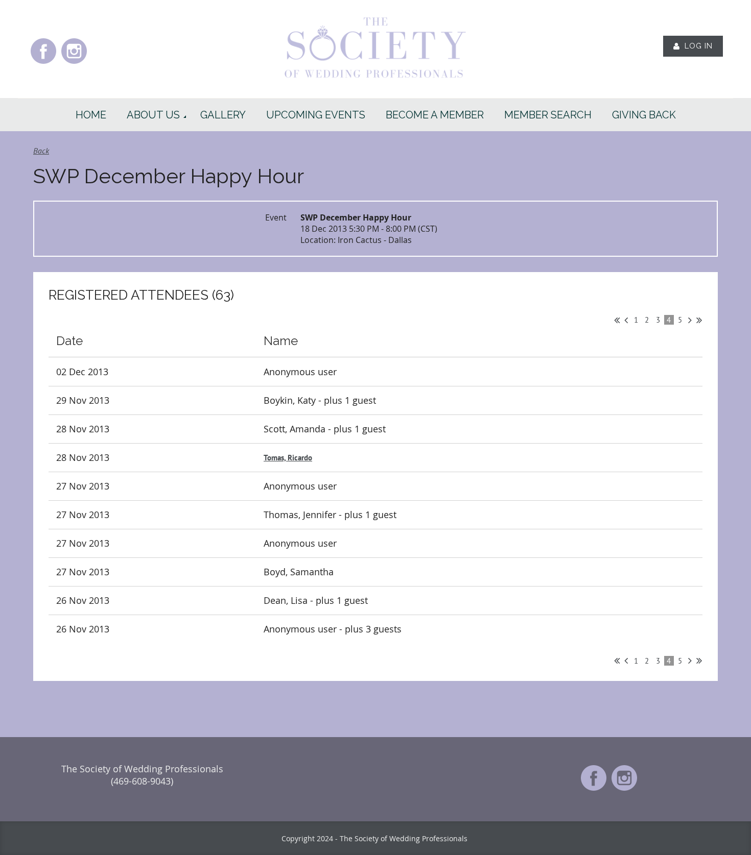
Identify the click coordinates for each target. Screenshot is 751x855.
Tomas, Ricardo (288, 457)
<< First (617, 320)
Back (41, 150)
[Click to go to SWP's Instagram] (74, 63)
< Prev (626, 320)
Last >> (699, 320)
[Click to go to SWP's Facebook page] (43, 63)
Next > (690, 320)
